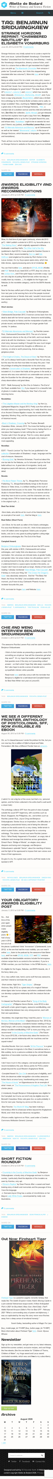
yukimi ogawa (8, 164)
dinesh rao (46, 877)
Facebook (23, 174)
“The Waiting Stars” (9, 245)
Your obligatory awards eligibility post (21, 903)
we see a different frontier (33, 880)
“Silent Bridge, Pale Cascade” (14, 311)
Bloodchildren (27, 97)
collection (5, 453)
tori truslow (33, 607)
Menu (13, 12)
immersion (7, 1138)
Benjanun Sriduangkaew (11, 546)
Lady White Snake (14, 1196)
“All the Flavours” (37, 1046)
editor (32, 160)
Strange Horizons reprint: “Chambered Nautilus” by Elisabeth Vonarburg (25, 38)
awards (10, 605)
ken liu (40, 605)
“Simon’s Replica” (9, 1184)
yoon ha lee (45, 607)
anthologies (12, 877)
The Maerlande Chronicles (25, 68)
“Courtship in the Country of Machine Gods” (19, 1172)
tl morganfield (19, 607)
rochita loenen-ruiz (21, 162)
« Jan (3, 1442)
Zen (22, 388)
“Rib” (41, 106)
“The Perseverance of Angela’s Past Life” (30, 1085)
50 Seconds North (29, 1469)
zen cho (18, 164)
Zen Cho (22, 1073)
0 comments (29, 47)
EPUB (34, 267)
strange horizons (38, 162)
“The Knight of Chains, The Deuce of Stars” (19, 356)
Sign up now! (9, 1408)
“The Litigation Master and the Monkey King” (20, 403)
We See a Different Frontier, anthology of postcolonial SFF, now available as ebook (24, 723)
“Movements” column (27, 130)
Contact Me (40, 1461)
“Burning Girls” (8, 459)
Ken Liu (32, 254)
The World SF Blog (21, 1106)
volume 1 (8, 92)
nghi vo (16, 1138)
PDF (7, 270)
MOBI (40, 267)
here (36, 74)
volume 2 (17, 92)
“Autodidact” (20, 121)
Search (39, 12)
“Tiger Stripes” (27, 984)
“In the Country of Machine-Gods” (25, 1032)
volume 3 (28, 92)
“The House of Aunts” (10, 1082)
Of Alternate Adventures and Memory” (18, 331)
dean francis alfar (37, 1214)
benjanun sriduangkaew (17, 160)
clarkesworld (43, 1136)
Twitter (8, 174)
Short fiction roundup (16, 1160)
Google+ (38, 174)
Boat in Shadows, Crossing (13, 423)
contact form (9, 273)
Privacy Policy (43, 1472)
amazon (43, 746)
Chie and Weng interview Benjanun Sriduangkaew (23, 630)
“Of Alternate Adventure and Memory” (19, 127)
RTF (31, 955)
